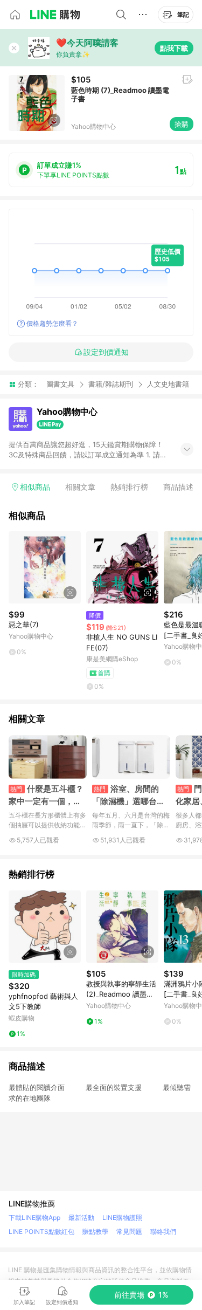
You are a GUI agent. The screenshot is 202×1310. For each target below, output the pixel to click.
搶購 (182, 124)
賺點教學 (95, 1231)
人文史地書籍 (168, 384)
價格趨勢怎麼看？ (52, 323)
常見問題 (129, 1231)
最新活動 (81, 1217)
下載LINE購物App (34, 1217)
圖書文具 (60, 384)
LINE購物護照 (122, 1217)
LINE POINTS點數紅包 (41, 1231)
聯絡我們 (163, 1231)
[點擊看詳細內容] (45, 567)
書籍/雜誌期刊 (110, 384)
